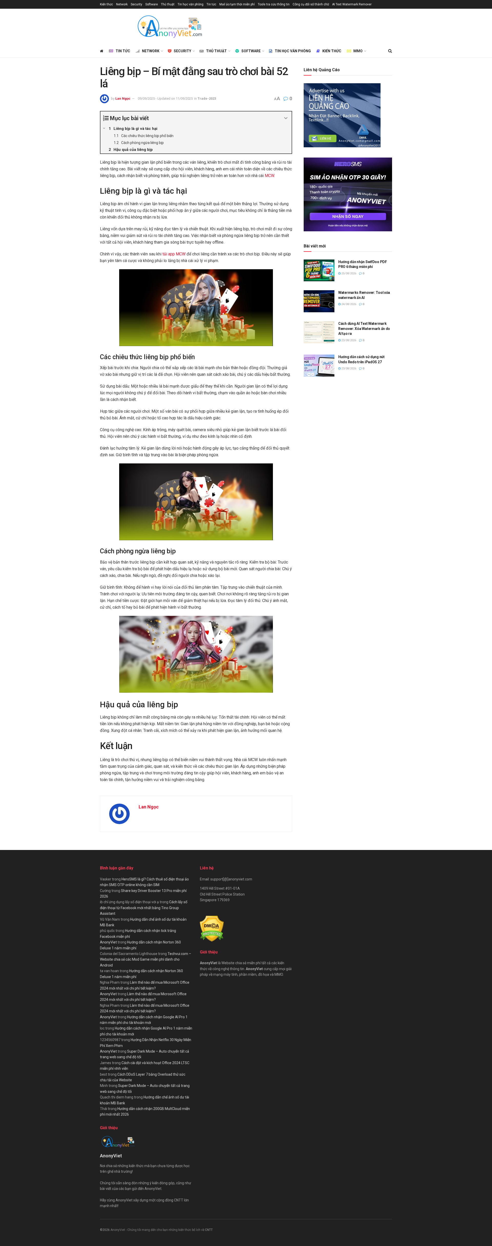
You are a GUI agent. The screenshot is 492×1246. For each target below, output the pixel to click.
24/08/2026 (348, 304)
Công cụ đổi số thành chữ (311, 4)
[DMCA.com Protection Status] (212, 928)
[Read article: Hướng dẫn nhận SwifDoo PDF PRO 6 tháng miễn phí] (319, 270)
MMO (358, 51)
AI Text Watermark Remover (352, 4)
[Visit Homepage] (169, 26)
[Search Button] (390, 51)
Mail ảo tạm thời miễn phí (237, 4)
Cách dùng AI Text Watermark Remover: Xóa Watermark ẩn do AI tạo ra (364, 328)
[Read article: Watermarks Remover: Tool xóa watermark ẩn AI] (319, 301)
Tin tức (211, 4)
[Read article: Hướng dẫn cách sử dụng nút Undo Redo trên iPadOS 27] (319, 366)
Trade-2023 (207, 98)
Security (136, 4)
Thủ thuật (168, 4)
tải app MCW (174, 254)
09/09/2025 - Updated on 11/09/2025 (165, 98)
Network (122, 4)
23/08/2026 (348, 340)
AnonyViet (108, 942)
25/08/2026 (348, 273)
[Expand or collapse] (286, 118)
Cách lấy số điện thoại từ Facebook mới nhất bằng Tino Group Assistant (143, 908)
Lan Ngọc (122, 98)
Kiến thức (106, 4)
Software (151, 4)
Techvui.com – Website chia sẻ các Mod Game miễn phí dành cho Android (145, 959)
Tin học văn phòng (190, 4)
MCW (269, 175)
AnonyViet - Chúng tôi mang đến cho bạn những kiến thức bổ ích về (157, 1230)
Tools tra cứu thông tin (274, 4)
